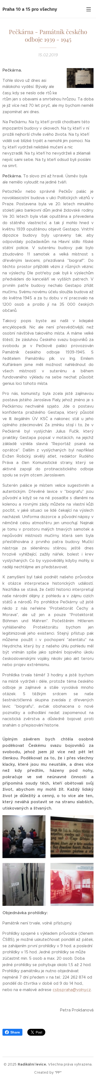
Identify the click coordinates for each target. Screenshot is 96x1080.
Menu (89, 9)
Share (15, 1032)
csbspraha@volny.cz (72, 989)
